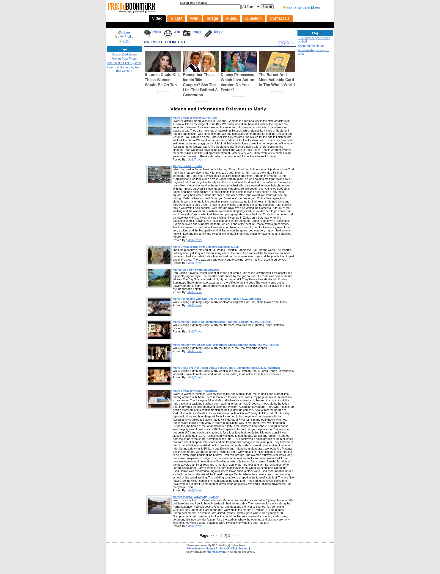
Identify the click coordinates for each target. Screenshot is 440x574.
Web (177, 32)
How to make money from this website (124, 69)
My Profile (126, 36)
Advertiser (193, 548)
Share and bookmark (312, 46)
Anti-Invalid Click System (124, 63)
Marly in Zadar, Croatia (187, 166)
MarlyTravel (194, 159)
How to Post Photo (124, 58)
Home (126, 32)
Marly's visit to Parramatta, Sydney (196, 497)
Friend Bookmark (217, 551)
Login (305, 7)
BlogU (218, 32)
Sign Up (291, 7)
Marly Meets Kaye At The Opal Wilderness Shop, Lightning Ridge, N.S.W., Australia (226, 344)
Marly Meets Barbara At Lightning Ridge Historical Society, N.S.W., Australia (222, 322)
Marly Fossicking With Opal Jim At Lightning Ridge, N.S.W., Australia (217, 299)
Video (157, 32)
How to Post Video (124, 54)
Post (126, 41)
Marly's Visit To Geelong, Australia (195, 117)
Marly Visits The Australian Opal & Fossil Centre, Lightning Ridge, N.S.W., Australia (226, 367)
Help (317, 7)
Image (196, 32)
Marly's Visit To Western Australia (195, 390)
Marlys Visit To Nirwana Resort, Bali (196, 269)
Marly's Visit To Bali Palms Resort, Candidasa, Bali (206, 246)
